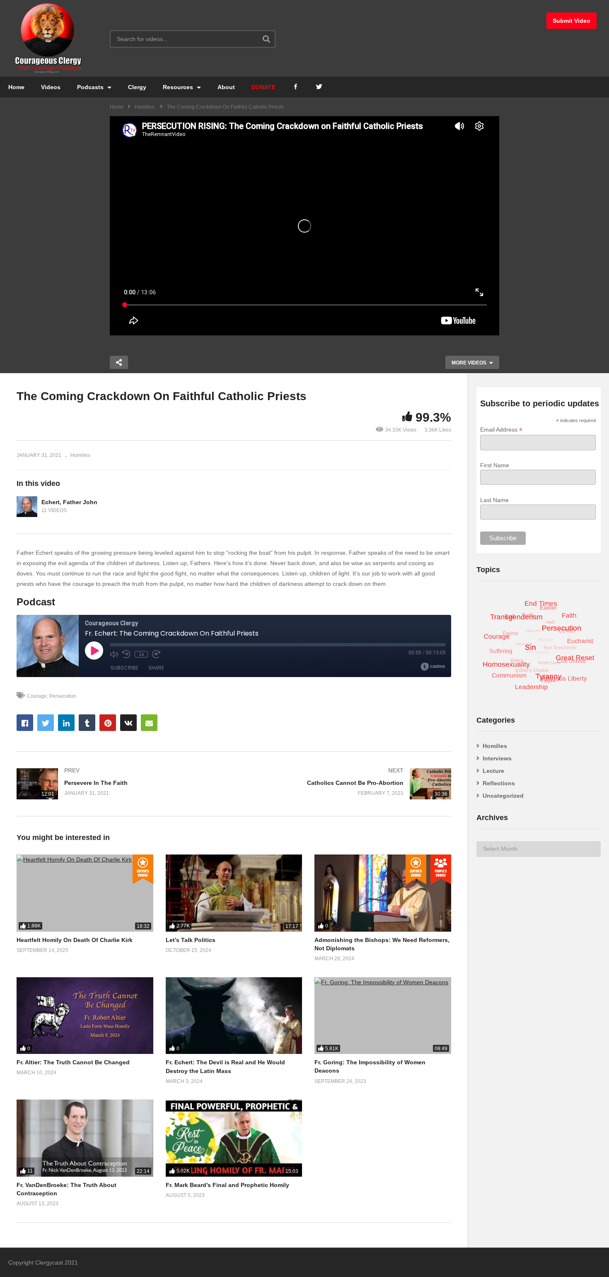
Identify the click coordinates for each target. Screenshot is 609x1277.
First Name (494, 465)
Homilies (80, 455)
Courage (37, 696)
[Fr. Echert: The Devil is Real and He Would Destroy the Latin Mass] (234, 1015)
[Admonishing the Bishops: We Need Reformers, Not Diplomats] (382, 893)
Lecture (493, 770)
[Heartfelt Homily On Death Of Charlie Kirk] (85, 893)
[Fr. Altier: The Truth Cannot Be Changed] (85, 1015)
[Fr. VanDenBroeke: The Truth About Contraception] (85, 1138)
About (226, 87)
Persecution (62, 696)
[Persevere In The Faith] (121, 784)
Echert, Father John (69, 502)
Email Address (501, 430)
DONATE (263, 87)
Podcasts (91, 87)
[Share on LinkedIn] (66, 722)
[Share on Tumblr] (87, 722)
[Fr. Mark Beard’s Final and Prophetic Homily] (234, 1138)
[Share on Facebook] (25, 722)
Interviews (497, 758)
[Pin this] (107, 722)
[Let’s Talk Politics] (234, 893)
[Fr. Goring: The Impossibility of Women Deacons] (382, 1015)
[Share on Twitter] (45, 722)
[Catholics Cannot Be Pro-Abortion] (347, 784)
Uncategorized (503, 795)
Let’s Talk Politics (190, 940)
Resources (179, 87)
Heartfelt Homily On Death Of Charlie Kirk (75, 940)
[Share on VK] (128, 722)
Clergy (137, 87)
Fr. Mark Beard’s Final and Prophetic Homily (227, 1185)
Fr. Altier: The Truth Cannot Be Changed (73, 1062)
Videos (50, 87)
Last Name (494, 500)
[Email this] (149, 722)
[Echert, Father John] (27, 506)
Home (16, 87)
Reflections (499, 783)
